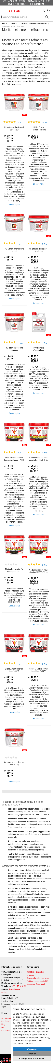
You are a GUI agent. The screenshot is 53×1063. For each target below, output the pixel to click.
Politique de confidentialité (37, 981)
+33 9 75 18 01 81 (19, 986)
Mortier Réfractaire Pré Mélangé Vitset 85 (14, 570)
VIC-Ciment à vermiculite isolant (14, 250)
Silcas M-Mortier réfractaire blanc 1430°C (38, 670)
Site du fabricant (8, 1021)
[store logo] (14, 11)
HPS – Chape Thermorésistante (39, 128)
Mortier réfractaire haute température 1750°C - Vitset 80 (39, 459)
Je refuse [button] (31, 1053)
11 (45, 122)
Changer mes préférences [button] (31, 1058)
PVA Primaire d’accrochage (38, 349)
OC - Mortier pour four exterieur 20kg (14, 763)
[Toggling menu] (4, 11)
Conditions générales (35, 972)
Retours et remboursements (38, 978)
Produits (14, 24)
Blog (3, 1024)
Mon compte (43, 10)
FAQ (3, 1027)
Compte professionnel (36, 984)
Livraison (30, 975)
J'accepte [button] (31, 1049)
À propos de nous (8, 1018)
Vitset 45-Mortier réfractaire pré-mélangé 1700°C (14, 459)
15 (20, 343)
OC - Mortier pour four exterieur (14, 349)
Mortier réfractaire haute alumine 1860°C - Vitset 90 (38, 571)
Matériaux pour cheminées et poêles (34, 24)
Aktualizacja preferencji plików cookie (3, 1060)
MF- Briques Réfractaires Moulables (38, 250)
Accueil (4, 24)
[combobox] (25, 17)
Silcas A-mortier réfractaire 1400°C (14, 670)
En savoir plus (14, 204)
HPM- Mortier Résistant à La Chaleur (14, 128)
